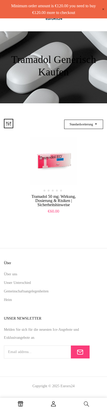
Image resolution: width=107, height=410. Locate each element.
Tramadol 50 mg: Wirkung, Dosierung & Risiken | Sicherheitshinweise (53, 200)
